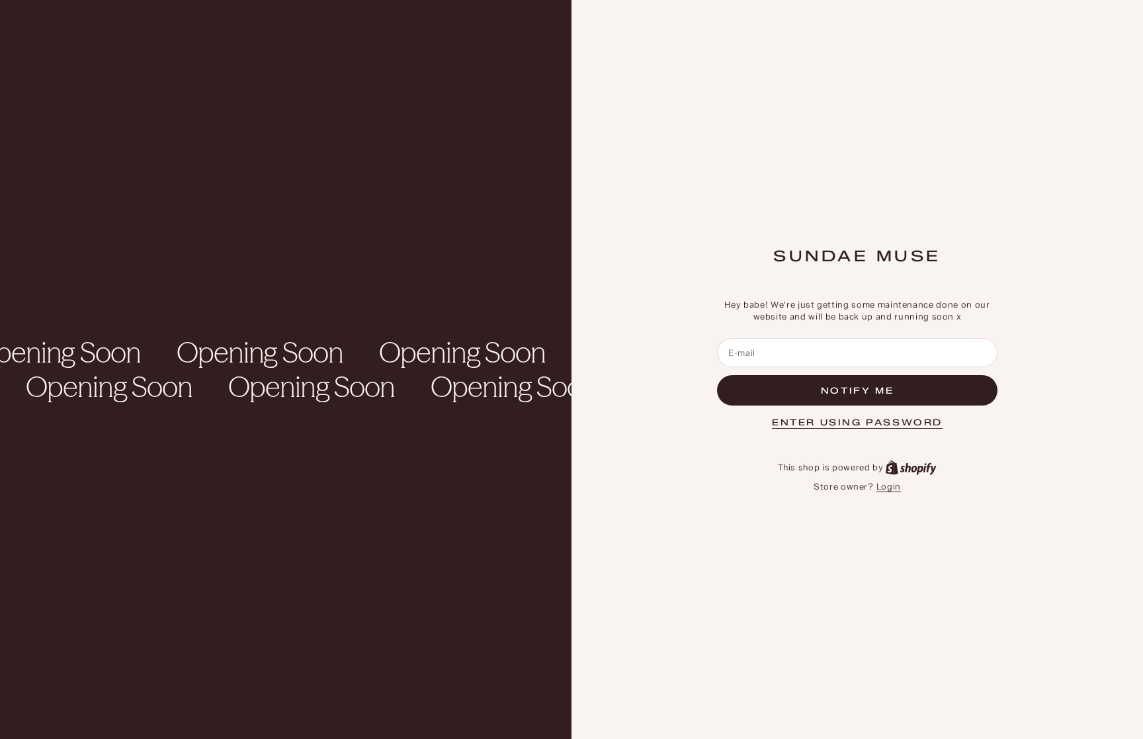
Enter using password (857, 422)
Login (888, 486)
